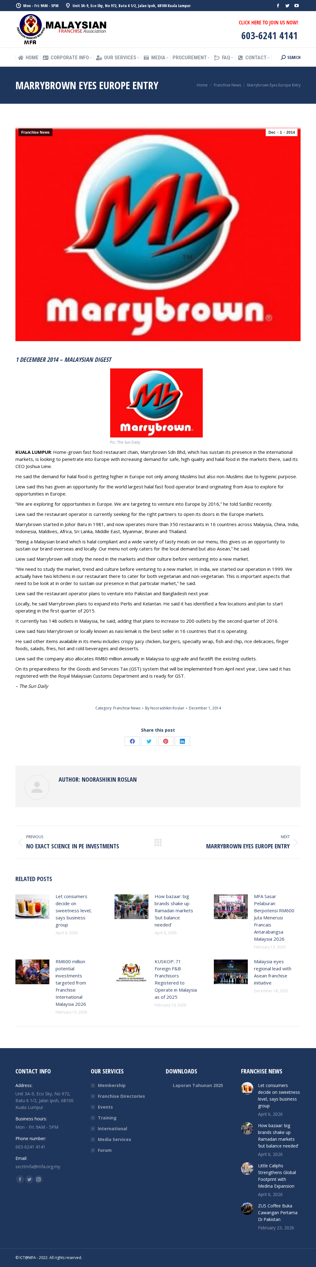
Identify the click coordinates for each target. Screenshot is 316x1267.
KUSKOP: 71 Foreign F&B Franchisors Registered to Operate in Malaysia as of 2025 (176, 979)
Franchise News (35, 132)
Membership (112, 1085)
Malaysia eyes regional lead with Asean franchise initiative (272, 972)
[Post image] (32, 906)
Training (107, 1118)
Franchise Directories (121, 1096)
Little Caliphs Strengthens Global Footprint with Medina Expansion (277, 1176)
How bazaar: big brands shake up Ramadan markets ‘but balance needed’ (174, 910)
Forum (105, 1150)
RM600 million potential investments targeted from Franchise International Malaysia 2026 (71, 982)
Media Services (114, 1139)
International (112, 1128)
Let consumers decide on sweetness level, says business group (74, 910)
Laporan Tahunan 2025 (198, 1085)
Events (105, 1107)
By (164, 708)
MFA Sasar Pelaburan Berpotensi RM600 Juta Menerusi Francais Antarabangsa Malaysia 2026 (274, 917)
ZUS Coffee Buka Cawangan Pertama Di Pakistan (277, 1212)
